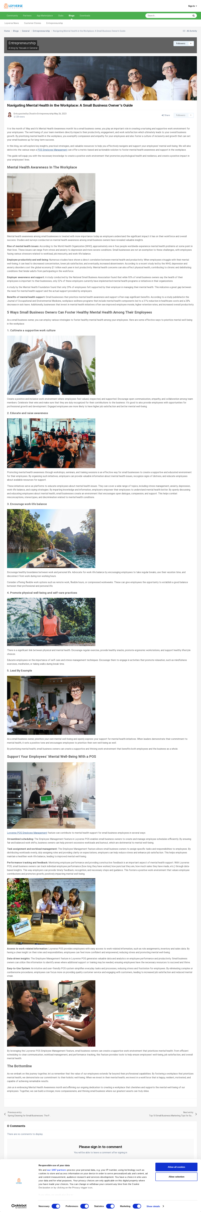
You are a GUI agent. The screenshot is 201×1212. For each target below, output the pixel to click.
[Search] (193, 15)
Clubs (60, 15)
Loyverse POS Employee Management (27, 832)
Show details (153, 1206)
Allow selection (176, 1176)
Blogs (71, 15)
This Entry (182, 16)
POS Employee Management (52, 149)
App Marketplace (45, 15)
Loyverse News (12, 23)
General (33, 48)
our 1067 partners (57, 1170)
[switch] (84, 1206)
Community (12, 15)
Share (166, 115)
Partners (27, 15)
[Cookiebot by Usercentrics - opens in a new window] (19, 1206)
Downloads (85, 15)
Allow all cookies (176, 1167)
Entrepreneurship (54, 23)
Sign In (192, 6)
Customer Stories (32, 23)
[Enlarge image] (51, 202)
